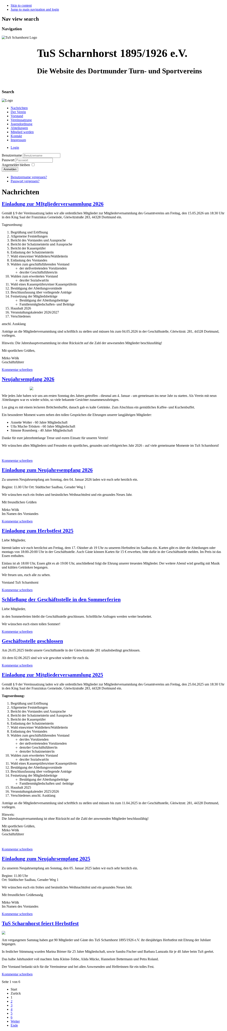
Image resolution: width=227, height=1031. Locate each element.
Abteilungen (19, 128)
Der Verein (18, 112)
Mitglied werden (22, 132)
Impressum (18, 140)
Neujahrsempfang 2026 (28, 379)
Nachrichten (19, 108)
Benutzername (12, 155)
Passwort (8, 160)
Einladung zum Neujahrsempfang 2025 (46, 859)
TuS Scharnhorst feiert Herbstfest (40, 923)
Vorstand (17, 116)
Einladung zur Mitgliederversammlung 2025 (52, 675)
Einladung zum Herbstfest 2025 (37, 531)
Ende (14, 1025)
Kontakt (16, 136)
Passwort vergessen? (25, 181)
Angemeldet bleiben (16, 165)
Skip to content (21, 5)
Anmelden (10, 169)
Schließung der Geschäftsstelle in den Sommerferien (61, 599)
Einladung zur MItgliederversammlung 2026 (53, 204)
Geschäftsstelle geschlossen (32, 641)
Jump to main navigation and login (35, 9)
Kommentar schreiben (17, 370)
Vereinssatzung (21, 120)
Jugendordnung (21, 124)
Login (15, 147)
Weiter (15, 1021)
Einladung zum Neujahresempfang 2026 (47, 470)
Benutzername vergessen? (29, 177)
